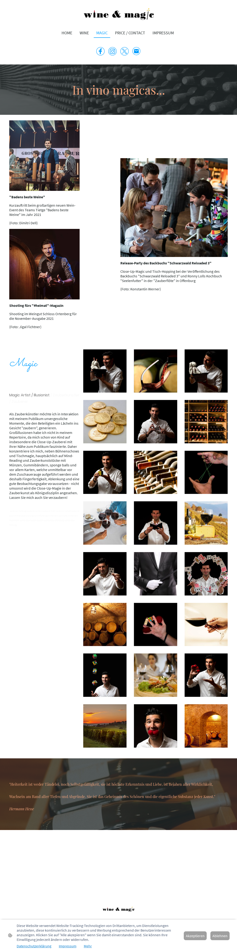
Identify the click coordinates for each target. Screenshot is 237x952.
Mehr (88, 946)
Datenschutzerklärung (34, 946)
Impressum (67, 946)
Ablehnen (220, 935)
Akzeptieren (195, 935)
